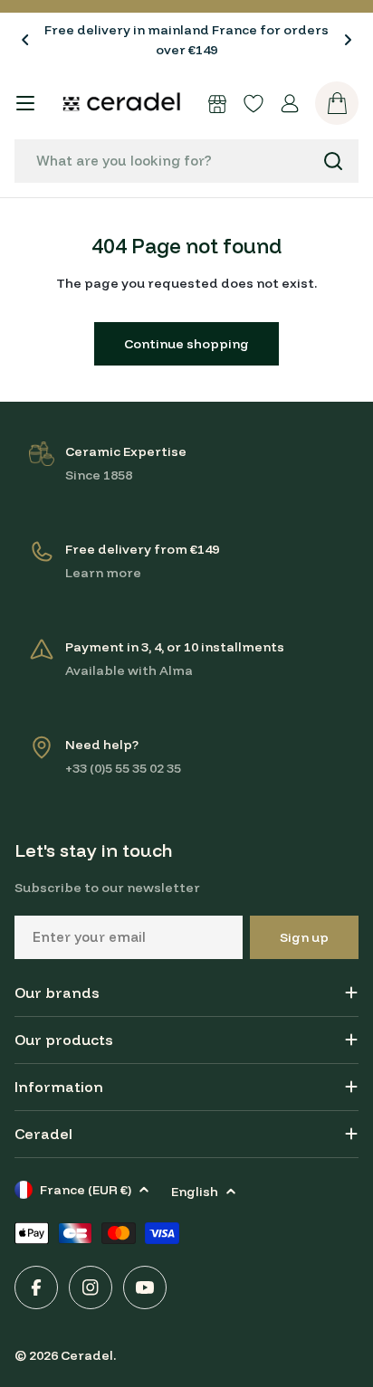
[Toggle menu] (25, 103)
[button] (25, 40)
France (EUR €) (85, 1190)
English (194, 1191)
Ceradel (87, 1355)
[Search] (333, 161)
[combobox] (186, 161)
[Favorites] (253, 103)
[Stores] (217, 103)
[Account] (290, 103)
